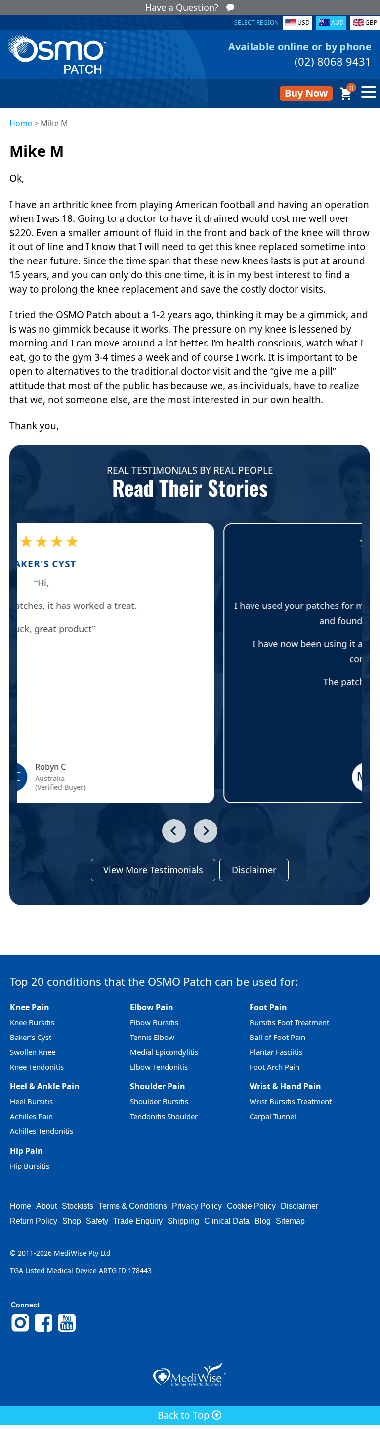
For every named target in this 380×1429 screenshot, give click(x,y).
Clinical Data (227, 1221)
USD (303, 22)
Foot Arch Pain (274, 1067)
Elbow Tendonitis (159, 1067)
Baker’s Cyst (30, 1037)
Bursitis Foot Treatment (289, 1022)
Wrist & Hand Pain (285, 1086)
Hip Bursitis (29, 1165)
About (46, 1206)
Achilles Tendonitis (41, 1131)
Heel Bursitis (31, 1101)
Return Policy (33, 1221)
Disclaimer (254, 870)
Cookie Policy (251, 1206)
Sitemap (290, 1221)
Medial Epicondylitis (164, 1052)
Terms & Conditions (132, 1206)
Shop (71, 1221)
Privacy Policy (197, 1206)
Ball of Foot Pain (277, 1037)
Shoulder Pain (157, 1086)
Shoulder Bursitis (159, 1101)
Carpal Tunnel (273, 1116)
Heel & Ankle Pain (45, 1086)
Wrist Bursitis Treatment (291, 1101)
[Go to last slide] (174, 831)
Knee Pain (29, 1007)
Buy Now (306, 93)
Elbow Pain (151, 1007)
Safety (97, 1221)
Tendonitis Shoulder (164, 1116)
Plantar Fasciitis (276, 1052)
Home (20, 123)
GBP (371, 22)
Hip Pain (26, 1150)
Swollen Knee (32, 1052)
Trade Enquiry (138, 1221)
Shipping (183, 1221)
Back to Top (185, 1415)
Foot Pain (268, 1007)
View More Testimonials (153, 870)
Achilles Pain (31, 1116)
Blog (262, 1221)
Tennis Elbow (152, 1037)
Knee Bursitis (32, 1022)
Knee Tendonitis (37, 1067)
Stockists (77, 1206)
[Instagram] (20, 1330)
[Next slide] (205, 831)
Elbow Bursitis (154, 1022)
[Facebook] (43, 1330)
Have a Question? (181, 7)
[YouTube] (66, 1330)
